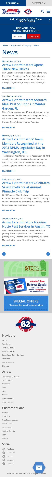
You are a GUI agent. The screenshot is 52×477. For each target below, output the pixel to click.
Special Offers (7, 398)
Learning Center (8, 362)
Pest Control (7, 344)
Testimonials (7, 380)
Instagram (10, 460)
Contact (5, 413)
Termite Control (8, 348)
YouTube (10, 449)
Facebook (11, 452)
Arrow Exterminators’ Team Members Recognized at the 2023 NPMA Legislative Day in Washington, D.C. (23, 145)
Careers (5, 395)
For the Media (7, 402)
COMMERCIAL (39, 3)
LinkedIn (10, 463)
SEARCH (34, 36)
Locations (6, 359)
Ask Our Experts (8, 431)
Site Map (5, 366)
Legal (4, 435)
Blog (4, 391)
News (4, 387)
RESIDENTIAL (13, 3)
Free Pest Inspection (10, 420)
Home (5, 46)
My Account (6, 427)
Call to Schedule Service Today (26, 20)
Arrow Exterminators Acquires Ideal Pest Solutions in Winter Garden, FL (24, 104)
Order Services (8, 424)
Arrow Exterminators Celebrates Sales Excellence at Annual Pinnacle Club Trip (26, 187)
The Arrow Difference (10, 376)
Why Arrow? (16, 46)
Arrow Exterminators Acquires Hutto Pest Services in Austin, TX (26, 224)
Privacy (5, 438)
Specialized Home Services (13, 355)
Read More (7, 88)
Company (27, 46)
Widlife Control (8, 351)
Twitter (9, 456)
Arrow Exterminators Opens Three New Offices (22, 67)
